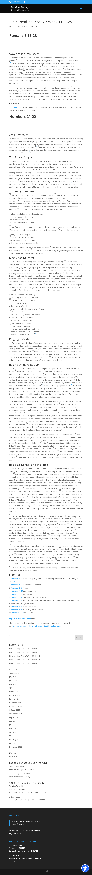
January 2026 (14, 699)
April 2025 (13, 732)
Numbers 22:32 (18, 613)
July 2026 (12, 677)
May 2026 (13, 684)
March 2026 (13, 691)
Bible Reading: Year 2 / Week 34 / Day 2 (24, 656)
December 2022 (15, 747)
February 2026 (14, 695)
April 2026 (13, 688)
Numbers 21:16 (17, 591)
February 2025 (14, 739)
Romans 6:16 (16, 107)
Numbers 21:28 (17, 597)
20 (39, 110)
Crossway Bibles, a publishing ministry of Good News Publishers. (36, 626)
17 (28, 110)
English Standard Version (20, 618)
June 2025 (13, 725)
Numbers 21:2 (16, 578)
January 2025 (14, 743)
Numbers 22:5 (16, 606)
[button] (85, 868)
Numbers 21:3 (16, 585)
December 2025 (15, 703)
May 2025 (13, 728)
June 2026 (13, 680)
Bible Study (34, 26)
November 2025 (15, 706)
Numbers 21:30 (17, 600)
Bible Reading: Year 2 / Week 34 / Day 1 (24, 659)
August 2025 (14, 717)
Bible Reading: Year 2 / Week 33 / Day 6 (24, 663)
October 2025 (14, 710)
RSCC (14, 26)
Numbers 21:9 (16, 588)
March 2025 (13, 736)
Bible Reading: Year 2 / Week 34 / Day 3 (24, 652)
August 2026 (14, 673)
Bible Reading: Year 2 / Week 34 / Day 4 (24, 648)
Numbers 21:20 (17, 594)
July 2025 (12, 721)
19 (31, 110)
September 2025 (15, 714)
